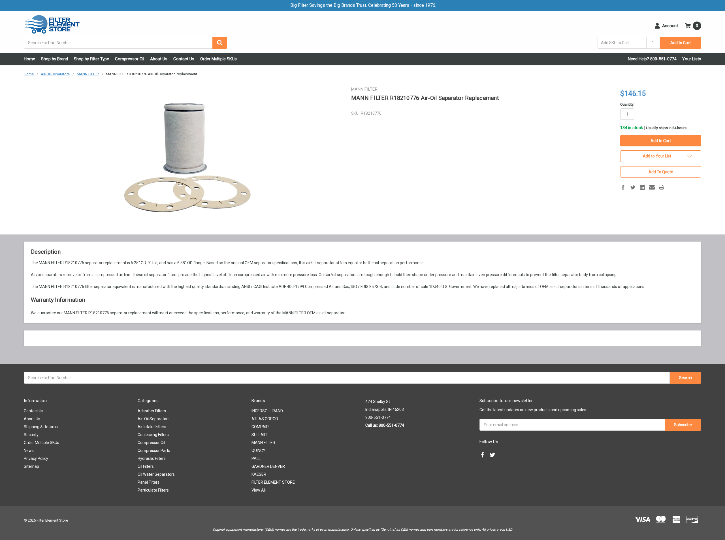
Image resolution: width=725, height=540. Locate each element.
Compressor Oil (129, 58)
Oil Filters (146, 466)
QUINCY (258, 450)
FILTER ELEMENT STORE (273, 482)
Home (29, 58)
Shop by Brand (54, 58)
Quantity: (627, 104)
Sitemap (31, 466)
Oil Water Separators (156, 474)
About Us (158, 58)
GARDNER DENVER (268, 466)
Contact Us (183, 58)
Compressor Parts (154, 450)
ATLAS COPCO (264, 419)
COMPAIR (260, 426)
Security (31, 434)
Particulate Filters (153, 490)
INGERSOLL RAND (267, 411)
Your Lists (691, 58)
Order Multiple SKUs (218, 58)
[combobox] (125, 43)
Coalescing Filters (153, 434)
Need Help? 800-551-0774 (652, 58)
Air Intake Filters (152, 426)
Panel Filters (148, 482)
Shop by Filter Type (91, 58)
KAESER (258, 474)
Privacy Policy (36, 458)
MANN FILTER (263, 442)
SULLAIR (259, 434)
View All (258, 490)
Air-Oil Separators (154, 419)
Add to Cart (680, 42)
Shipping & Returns (41, 426)
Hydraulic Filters (152, 458)
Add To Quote (661, 172)
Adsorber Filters (152, 411)
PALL (256, 458)
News (29, 450)
